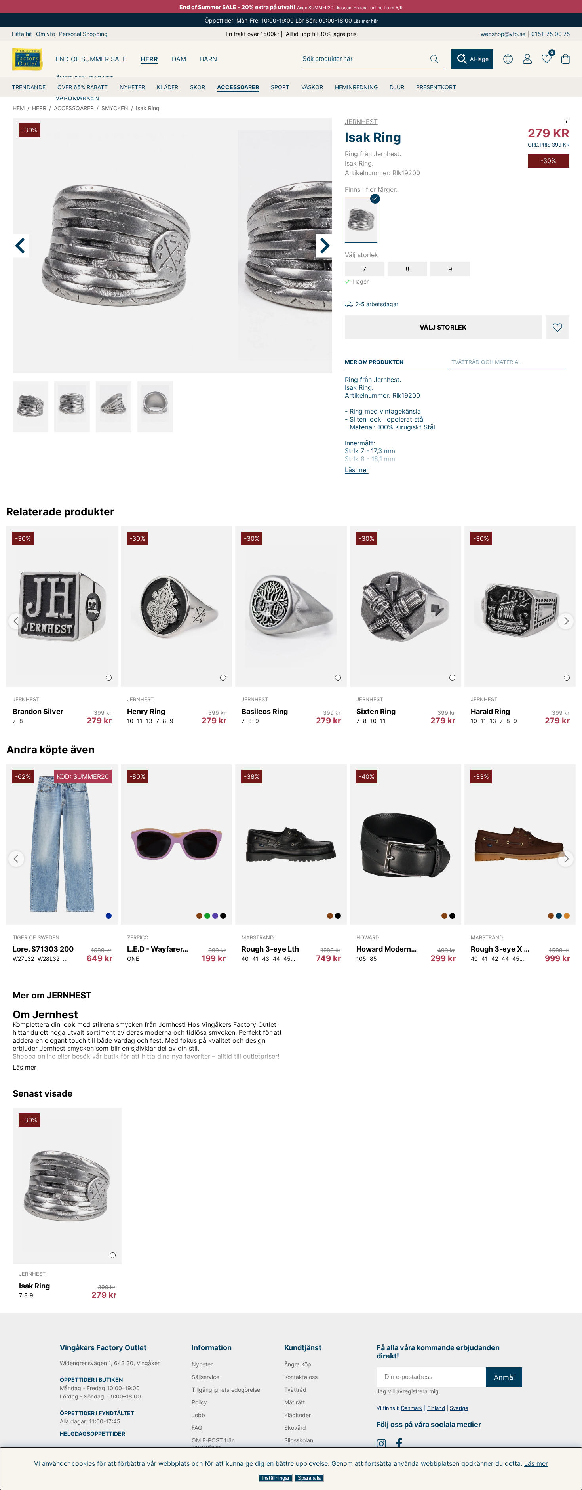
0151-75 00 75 (550, 34)
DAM (179, 59)
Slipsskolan (298, 1440)
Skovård (295, 1427)
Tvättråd (295, 1389)
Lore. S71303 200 (43, 949)
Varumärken (77, 98)
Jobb (198, 1415)
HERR (149, 59)
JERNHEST (361, 122)
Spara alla (309, 1478)
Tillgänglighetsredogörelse (225, 1389)
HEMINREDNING (356, 87)
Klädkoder (297, 1415)
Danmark (411, 1408)
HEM (19, 108)
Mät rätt (294, 1402)
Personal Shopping (83, 34)
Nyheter (202, 1364)
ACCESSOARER (238, 87)
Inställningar (275, 1478)
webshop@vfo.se (503, 34)
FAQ (197, 1427)
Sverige (459, 1408)
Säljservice (205, 1377)
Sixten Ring (376, 711)
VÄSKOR (312, 87)
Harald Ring (490, 711)
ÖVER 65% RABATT (82, 87)
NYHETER (132, 87)
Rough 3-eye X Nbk (501, 949)
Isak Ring (148, 108)
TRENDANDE (29, 87)
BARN (208, 59)
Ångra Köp (297, 1364)
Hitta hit (22, 34)
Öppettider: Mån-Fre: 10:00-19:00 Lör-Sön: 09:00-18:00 (291, 20)
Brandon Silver (38, 711)
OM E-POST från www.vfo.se (213, 1443)
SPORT (280, 87)
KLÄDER (167, 87)
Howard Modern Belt (387, 949)
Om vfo (45, 34)
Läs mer (536, 1463)
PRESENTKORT (436, 87)
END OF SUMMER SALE (91, 59)
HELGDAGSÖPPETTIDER (92, 1433)
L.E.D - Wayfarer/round (157, 949)
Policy (199, 1402)
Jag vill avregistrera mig (408, 1391)
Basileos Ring (265, 711)
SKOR (197, 87)
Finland (436, 1408)
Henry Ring (146, 711)
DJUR (397, 87)
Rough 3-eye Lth (270, 949)
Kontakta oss (301, 1377)
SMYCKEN (114, 108)
